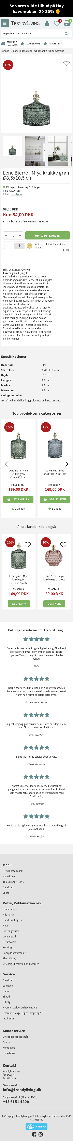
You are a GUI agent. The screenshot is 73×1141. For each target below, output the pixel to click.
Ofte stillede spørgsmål (15, 1037)
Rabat (6, 991)
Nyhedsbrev (9, 876)
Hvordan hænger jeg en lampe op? (22, 1013)
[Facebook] (33, 1135)
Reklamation (10, 909)
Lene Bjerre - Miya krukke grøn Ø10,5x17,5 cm (18, 474)
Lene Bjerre (16, 194)
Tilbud (6, 996)
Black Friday (9, 958)
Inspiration (9, 1018)
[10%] (54, 554)
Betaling (7, 947)
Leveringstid (9, 936)
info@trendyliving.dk (22, 1089)
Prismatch (8, 914)
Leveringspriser (11, 931)
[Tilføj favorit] (66, 64)
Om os (6, 1042)
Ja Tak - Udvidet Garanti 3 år (50, 245)
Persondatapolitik (13, 871)
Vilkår (6, 893)
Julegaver (8, 985)
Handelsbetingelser (13, 920)
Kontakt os (9, 1047)
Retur (6, 925)
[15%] (18, 554)
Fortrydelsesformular (14, 953)
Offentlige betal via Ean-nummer (21, 964)
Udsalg (6, 1002)
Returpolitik (9, 942)
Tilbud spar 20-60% (13, 882)
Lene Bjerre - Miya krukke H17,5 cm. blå (55, 472)
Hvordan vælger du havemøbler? (21, 1007)
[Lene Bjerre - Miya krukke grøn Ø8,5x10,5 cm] (12, 150)
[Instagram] (39, 1135)
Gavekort (8, 887)
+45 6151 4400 (16, 1101)
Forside (5, 51)
